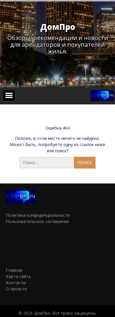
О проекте (16, 289)
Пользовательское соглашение (37, 221)
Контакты (16, 282)
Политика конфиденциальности (38, 215)
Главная (14, 270)
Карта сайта (18, 276)
